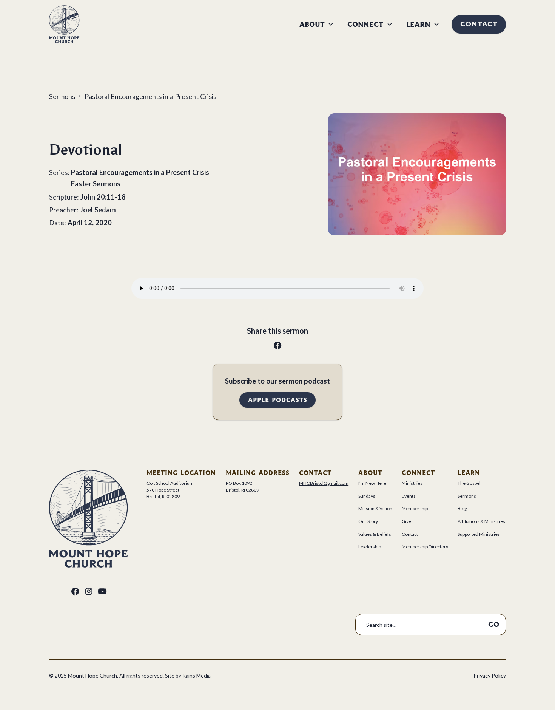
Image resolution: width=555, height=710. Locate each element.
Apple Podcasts (277, 400)
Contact (479, 24)
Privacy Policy (489, 675)
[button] (316, 24)
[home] (64, 24)
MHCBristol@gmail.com (323, 483)
